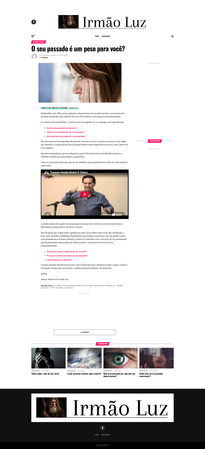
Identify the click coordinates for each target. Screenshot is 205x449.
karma (120, 286)
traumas (69, 288)
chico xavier (88, 286)
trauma (60, 288)
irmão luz (111, 286)
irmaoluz (44, 57)
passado (45, 288)
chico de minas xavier (72, 286)
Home (97, 36)
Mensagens (106, 36)
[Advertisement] (102, 5)
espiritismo (100, 286)
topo (53, 288)
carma (58, 286)
